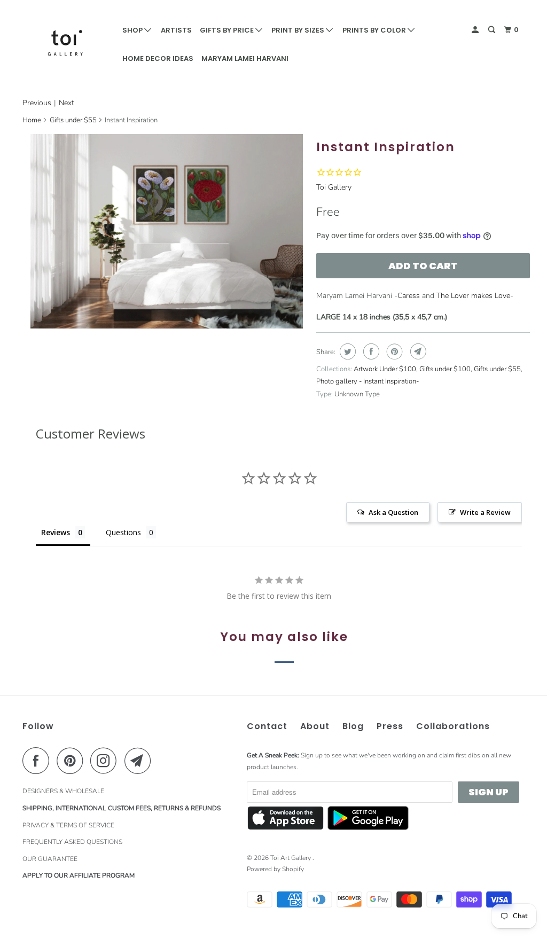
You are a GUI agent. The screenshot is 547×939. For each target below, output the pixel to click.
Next (66, 103)
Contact (267, 726)
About (315, 726)
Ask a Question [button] (393, 512)
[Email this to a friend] (417, 351)
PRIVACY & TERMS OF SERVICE (68, 825)
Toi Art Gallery (291, 858)
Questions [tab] (123, 532)
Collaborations (453, 726)
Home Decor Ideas (157, 58)
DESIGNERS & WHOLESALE (63, 791)
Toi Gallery (333, 187)
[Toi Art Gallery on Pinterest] (72, 760)
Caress (408, 296)
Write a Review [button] (485, 512)
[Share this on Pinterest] (393, 351)
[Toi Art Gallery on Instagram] (106, 760)
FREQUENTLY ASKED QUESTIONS (72, 842)
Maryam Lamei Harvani (244, 58)
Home (31, 120)
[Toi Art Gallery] (65, 42)
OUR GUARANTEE (49, 859)
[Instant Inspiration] (166, 231)
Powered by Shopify (275, 869)
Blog (353, 726)
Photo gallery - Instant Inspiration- (367, 381)
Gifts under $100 (445, 369)
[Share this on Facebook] (370, 351)
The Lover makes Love (473, 296)
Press (390, 726)
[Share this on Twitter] (346, 351)
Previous (36, 103)
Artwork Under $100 (385, 369)
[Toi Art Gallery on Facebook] (38, 760)
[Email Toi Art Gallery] (140, 760)
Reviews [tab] (55, 532)
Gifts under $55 (73, 120)
